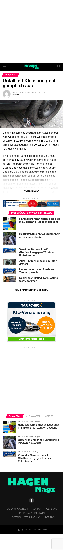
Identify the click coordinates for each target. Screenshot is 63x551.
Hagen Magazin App (17, 509)
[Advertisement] (31, 31)
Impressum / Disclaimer (33, 513)
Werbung (51, 509)
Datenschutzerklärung (26, 517)
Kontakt (37, 509)
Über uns (49, 517)
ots (17, 95)
